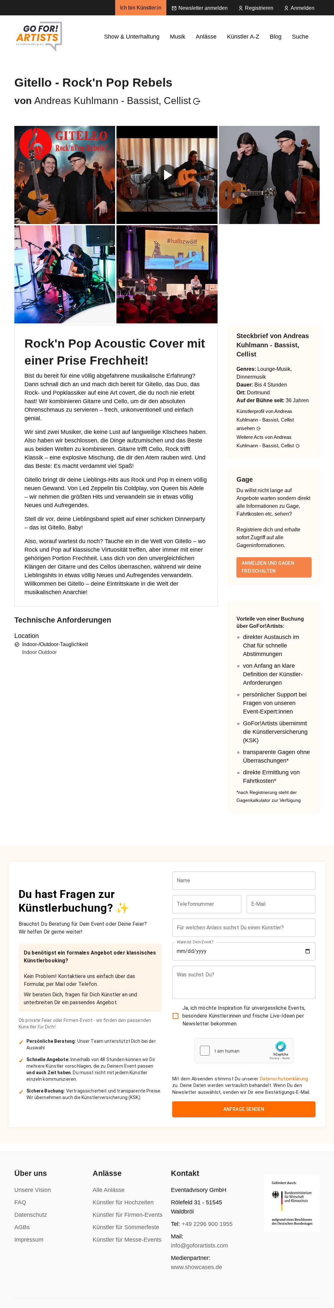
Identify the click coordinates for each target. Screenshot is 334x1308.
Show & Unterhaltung (131, 36)
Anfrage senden (244, 1109)
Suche (300, 36)
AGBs (22, 1227)
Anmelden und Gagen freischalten (268, 567)
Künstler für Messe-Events (127, 1239)
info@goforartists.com (199, 1245)
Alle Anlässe (109, 1190)
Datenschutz (30, 1215)
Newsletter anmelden (203, 8)
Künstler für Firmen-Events (127, 1215)
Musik (177, 36)
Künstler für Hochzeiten (123, 1202)
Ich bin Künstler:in (140, 7)
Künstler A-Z (243, 36)
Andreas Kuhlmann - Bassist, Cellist (112, 100)
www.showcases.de (196, 1267)
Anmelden (302, 8)
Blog (275, 36)
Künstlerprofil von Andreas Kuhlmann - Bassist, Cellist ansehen (265, 419)
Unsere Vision (32, 1190)
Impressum (28, 1239)
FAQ (20, 1202)
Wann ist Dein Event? (195, 941)
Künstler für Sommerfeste (126, 1227)
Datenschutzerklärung (284, 1079)
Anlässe (206, 36)
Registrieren (259, 8)
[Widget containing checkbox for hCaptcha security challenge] (244, 1050)
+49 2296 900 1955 (207, 1224)
